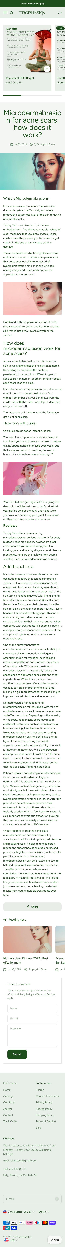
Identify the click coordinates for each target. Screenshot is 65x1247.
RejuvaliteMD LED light (20, 78)
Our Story (9, 1102)
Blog (38, 1127)
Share (34, 906)
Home (7, 1089)
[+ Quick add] (47, 69)
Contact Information (48, 1096)
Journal (7, 1108)
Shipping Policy (45, 1115)
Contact (8, 1115)
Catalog (8, 1096)
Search (40, 1089)
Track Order (10, 1121)
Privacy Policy (25, 994)
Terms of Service (46, 994)
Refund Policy (44, 1108)
